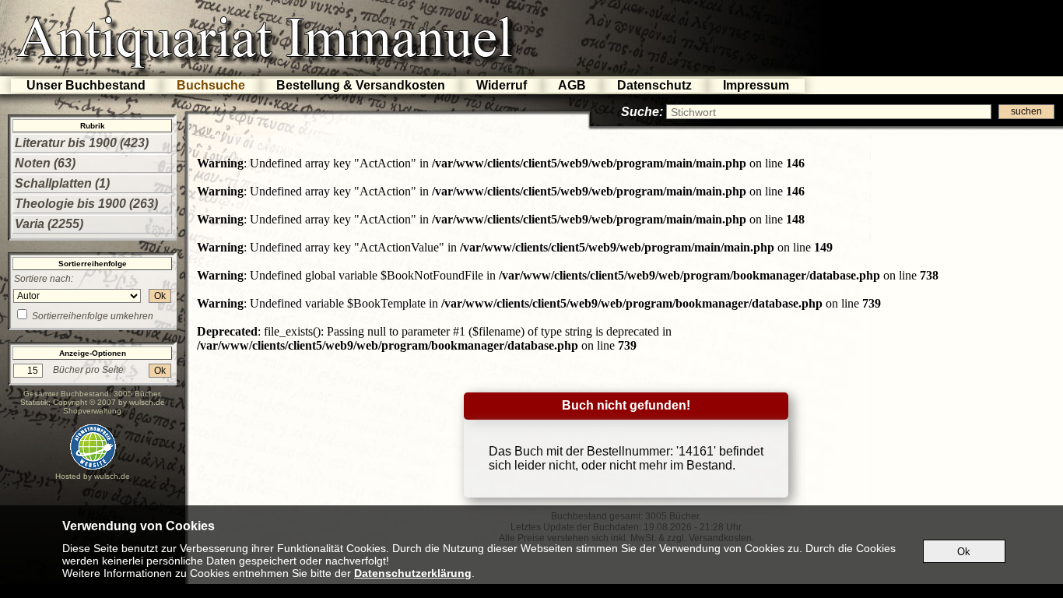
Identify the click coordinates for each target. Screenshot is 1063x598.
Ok (160, 295)
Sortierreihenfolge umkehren (92, 316)
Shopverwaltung (92, 410)
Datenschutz (654, 85)
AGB (572, 85)
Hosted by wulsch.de (92, 476)
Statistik (34, 402)
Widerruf (501, 85)
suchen (1026, 111)
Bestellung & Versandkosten (360, 85)
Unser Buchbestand (86, 85)
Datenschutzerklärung (413, 573)
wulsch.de (147, 402)
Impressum (756, 85)
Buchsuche (211, 85)
